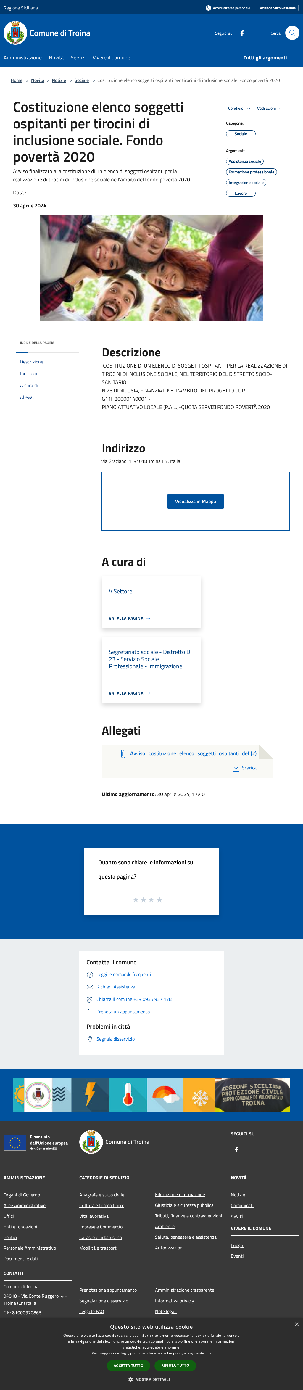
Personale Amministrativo (30, 1248)
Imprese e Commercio (101, 1226)
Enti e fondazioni (20, 1226)
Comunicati (242, 1205)
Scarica (249, 767)
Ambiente (165, 1226)
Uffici (9, 1216)
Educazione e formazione (180, 1194)
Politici (10, 1237)
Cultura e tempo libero (101, 1205)
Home (16, 80)
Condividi (236, 108)
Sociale (82, 80)
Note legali (166, 1311)
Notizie (59, 80)
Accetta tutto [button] (129, 1365)
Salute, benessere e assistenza (186, 1237)
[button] (151, 1379)
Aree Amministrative (25, 1205)
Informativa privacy (174, 1300)
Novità (37, 80)
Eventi (237, 1255)
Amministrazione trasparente (184, 1290)
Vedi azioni (267, 108)
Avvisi (237, 1216)
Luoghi (237, 1245)
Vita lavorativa (94, 1216)
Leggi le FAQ (91, 1311)
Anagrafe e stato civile (101, 1194)
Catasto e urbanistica (100, 1237)
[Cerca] (292, 33)
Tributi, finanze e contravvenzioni (188, 1215)
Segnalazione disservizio (103, 1300)
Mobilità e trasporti (98, 1248)
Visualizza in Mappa (195, 501)
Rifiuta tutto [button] (175, 1365)
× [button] (296, 1324)
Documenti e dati (21, 1258)
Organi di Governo (22, 1194)
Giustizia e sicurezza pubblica (184, 1205)
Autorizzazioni (169, 1247)
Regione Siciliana (21, 7)
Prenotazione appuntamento (108, 1290)
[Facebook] (240, 33)
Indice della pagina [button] (37, 342)
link (208, 1353)
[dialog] (151, 1354)
